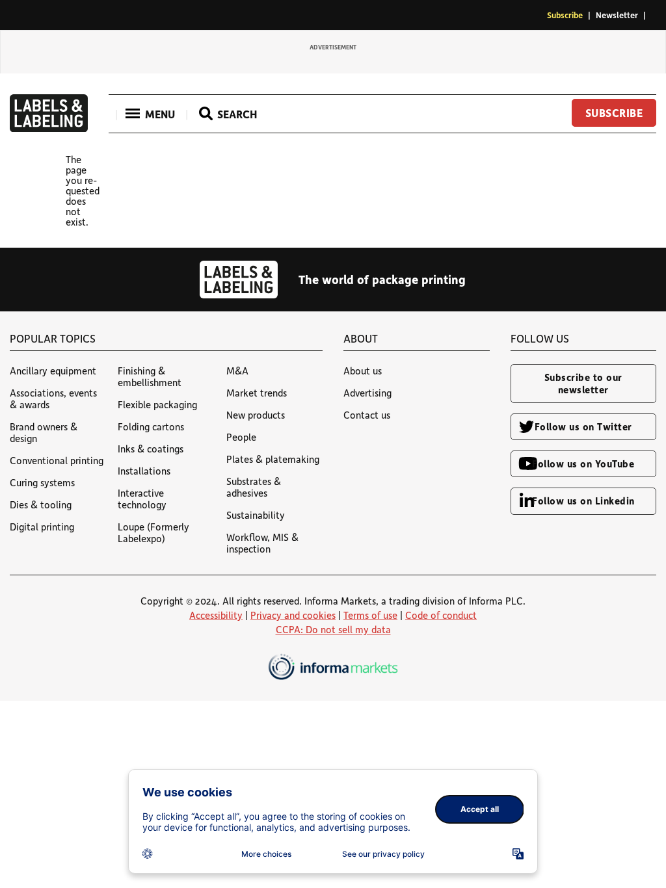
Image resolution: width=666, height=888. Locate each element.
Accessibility (216, 614)
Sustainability (255, 514)
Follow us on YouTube (583, 463)
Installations (144, 470)
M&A (237, 370)
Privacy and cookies (293, 614)
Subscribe (565, 14)
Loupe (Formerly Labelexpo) (153, 532)
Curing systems (42, 482)
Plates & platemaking (272, 458)
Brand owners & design (43, 432)
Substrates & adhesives (253, 487)
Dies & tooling (41, 504)
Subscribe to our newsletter (583, 383)
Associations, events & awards (53, 398)
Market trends (256, 392)
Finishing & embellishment (149, 376)
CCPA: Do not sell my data (333, 629)
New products (255, 414)
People (241, 436)
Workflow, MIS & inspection (262, 542)
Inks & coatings (150, 448)
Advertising (367, 392)
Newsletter (617, 14)
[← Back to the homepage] (49, 128)
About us (362, 370)
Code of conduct (441, 614)
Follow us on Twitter (583, 426)
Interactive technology (142, 498)
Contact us (366, 414)
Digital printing (42, 526)
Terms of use (370, 614)
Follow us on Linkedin (583, 500)
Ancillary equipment (53, 370)
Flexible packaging (157, 404)
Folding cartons (151, 426)
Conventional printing (56, 460)
